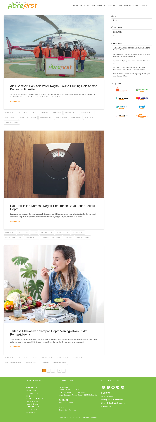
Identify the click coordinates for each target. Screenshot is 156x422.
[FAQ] (88, 2)
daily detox (23, 112)
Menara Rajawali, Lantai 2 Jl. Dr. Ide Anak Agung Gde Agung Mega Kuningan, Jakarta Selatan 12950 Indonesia (78, 392)
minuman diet (10, 117)
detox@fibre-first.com (67, 410)
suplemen (89, 117)
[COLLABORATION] (98, 2)
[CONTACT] (143, 2)
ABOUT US (31, 390)
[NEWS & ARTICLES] (124, 2)
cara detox (9, 112)
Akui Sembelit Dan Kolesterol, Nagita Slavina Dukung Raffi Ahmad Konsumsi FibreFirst (53, 87)
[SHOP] (135, 2)
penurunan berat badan (50, 237)
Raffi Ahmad (76, 117)
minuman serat (46, 117)
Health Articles (117, 31)
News (114, 36)
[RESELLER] (111, 2)
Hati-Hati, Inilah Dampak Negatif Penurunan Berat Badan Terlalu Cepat (52, 207)
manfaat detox (71, 112)
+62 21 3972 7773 (66, 402)
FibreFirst (45, 112)
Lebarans (57, 112)
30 (59, 370)
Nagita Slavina (61, 117)
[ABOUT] (82, 2)
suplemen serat (11, 122)
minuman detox (87, 112)
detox (34, 112)
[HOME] (75, 2)
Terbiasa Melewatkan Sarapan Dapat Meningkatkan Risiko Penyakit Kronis (48, 332)
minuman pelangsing (28, 117)
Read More (15, 102)
